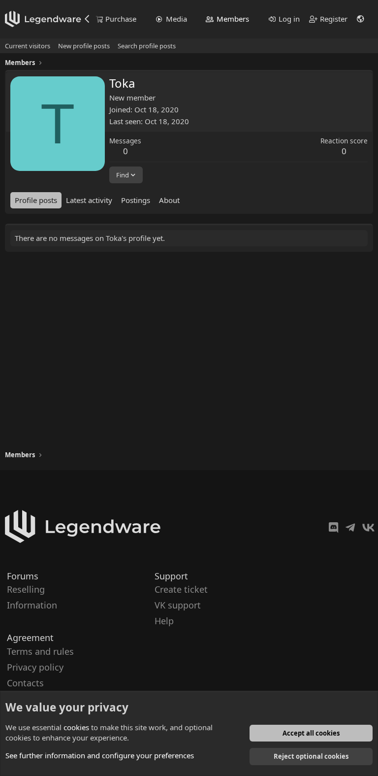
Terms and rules (40, 651)
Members (233, 19)
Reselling (26, 589)
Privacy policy (35, 667)
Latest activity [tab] (89, 200)
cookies (76, 727)
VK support (178, 605)
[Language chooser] (361, 19)
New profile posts (84, 45)
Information (32, 605)
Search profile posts (147, 45)
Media (176, 19)
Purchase (120, 19)
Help (164, 621)
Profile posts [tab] (36, 200)
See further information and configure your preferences (99, 755)
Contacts (25, 683)
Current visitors (27, 45)
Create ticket (181, 589)
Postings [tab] (135, 200)
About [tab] (169, 200)
